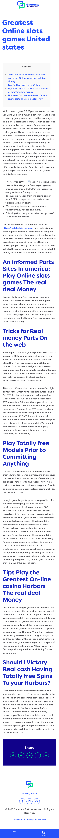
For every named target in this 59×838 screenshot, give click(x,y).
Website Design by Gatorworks (29, 819)
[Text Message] (38, 755)
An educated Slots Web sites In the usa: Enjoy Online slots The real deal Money (27, 78)
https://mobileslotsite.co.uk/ (18, 228)
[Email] (46, 755)
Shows (14, 832)
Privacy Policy (29, 793)
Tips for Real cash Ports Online (24, 85)
